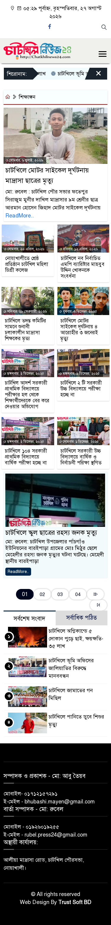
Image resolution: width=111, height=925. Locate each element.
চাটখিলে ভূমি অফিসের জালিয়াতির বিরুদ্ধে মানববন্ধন (71, 668)
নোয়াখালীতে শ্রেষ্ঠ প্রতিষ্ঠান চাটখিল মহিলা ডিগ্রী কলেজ (26, 264)
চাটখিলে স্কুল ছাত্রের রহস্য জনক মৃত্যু (51, 532)
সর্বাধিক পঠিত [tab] (81, 617)
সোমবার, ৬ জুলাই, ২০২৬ (25, 160)
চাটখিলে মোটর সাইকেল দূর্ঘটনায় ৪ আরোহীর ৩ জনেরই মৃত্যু (79, 330)
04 (78, 594)
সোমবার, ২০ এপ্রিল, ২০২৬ (25, 249)
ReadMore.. (19, 215)
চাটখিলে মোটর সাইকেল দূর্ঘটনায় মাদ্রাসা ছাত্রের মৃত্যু (47, 175)
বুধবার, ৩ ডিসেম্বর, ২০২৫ (79, 311)
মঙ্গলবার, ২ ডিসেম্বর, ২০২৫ (25, 374)
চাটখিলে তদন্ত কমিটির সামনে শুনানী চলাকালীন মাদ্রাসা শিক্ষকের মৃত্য (25, 330)
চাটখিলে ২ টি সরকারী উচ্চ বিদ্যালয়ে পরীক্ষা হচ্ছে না (81, 389)
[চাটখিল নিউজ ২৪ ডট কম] (37, 50)
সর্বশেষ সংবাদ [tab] (29, 618)
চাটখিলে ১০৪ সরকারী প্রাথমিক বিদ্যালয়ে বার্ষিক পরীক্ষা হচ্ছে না (26, 457)
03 (60, 594)
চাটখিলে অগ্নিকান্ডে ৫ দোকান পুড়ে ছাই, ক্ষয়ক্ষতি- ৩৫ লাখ (76, 639)
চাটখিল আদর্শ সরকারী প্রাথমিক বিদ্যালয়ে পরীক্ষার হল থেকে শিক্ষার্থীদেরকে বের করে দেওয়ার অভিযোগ (27, 395)
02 (42, 594)
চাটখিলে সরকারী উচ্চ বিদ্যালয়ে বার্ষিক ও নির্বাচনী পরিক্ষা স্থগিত (81, 457)
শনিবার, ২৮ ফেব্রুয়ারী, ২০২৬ (26, 311)
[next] (95, 594)
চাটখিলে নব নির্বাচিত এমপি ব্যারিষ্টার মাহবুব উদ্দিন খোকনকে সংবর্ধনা (82, 267)
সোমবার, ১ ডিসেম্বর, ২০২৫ (80, 442)
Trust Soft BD (74, 902)
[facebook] (50, 26)
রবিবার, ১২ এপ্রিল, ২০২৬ (80, 249)
